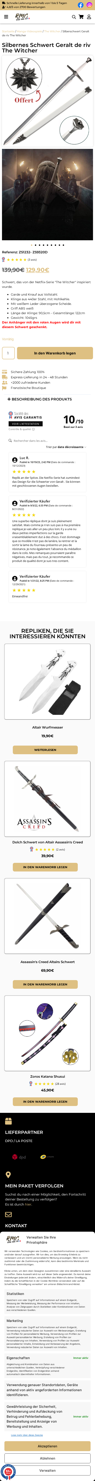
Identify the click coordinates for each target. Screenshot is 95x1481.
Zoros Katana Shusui (47, 1076)
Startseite (8, 31)
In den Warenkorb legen (55, 353)
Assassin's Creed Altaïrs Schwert (48, 962)
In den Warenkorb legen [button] (45, 867)
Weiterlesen (45, 750)
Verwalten (47, 1470)
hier (28, 1204)
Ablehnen (47, 1458)
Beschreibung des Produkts (42, 399)
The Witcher (52, 31)
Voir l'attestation (25, 423)
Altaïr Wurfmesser (47, 727)
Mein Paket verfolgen (34, 1186)
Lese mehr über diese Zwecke (27, 1435)
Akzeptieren (47, 1446)
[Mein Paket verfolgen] (8, 1174)
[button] (6, 17)
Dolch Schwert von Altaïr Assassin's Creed (47, 842)
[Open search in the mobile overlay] (74, 17)
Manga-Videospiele (29, 31)
